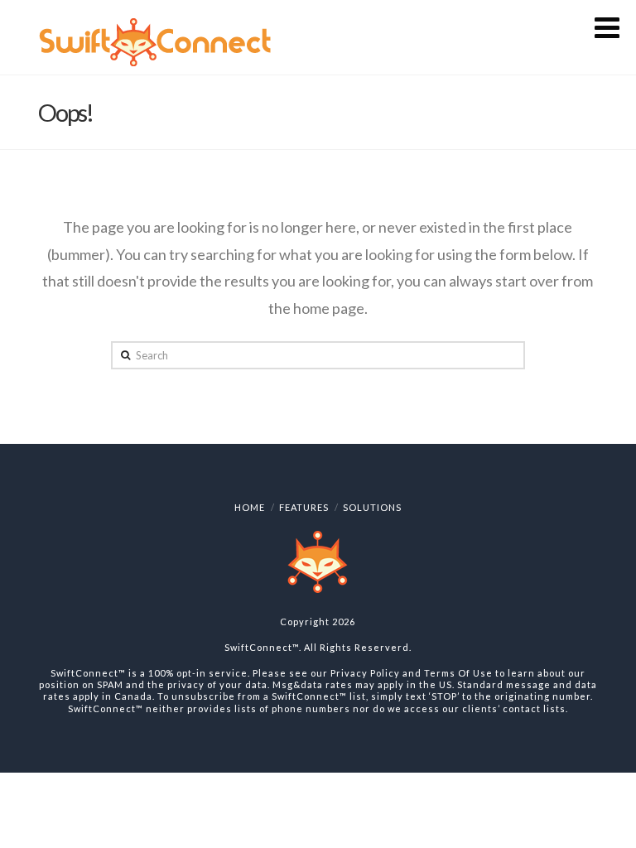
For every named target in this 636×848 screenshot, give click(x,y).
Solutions (372, 507)
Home (249, 507)
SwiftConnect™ (261, 647)
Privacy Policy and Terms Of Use (411, 672)
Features (304, 507)
